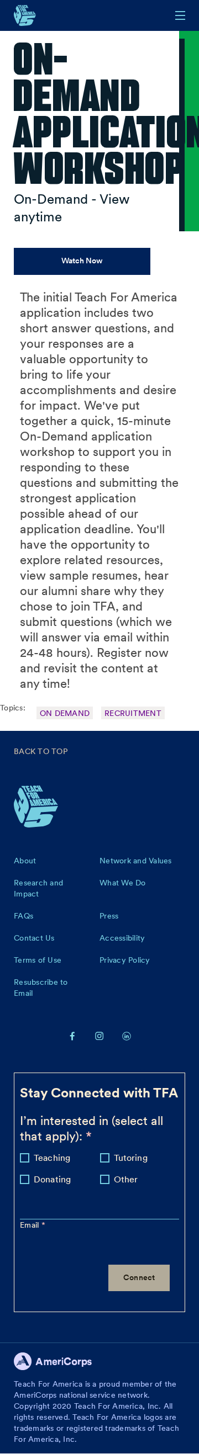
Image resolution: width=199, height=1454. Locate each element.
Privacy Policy (125, 960)
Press (109, 915)
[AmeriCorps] (59, 1364)
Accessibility (122, 937)
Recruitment (132, 713)
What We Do (123, 882)
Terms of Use (37, 960)
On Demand (65, 713)
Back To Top (40, 751)
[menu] (180, 15)
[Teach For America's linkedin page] (126, 1035)
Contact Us (34, 937)
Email (30, 1224)
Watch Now (82, 260)
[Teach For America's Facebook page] (72, 1035)
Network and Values (136, 860)
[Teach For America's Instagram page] (99, 1035)
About (25, 860)
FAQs (23, 915)
